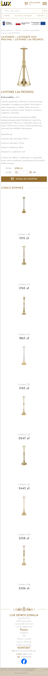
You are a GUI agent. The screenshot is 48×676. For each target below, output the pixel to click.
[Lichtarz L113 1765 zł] (24, 355)
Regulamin (24, 633)
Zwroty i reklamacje (24, 642)
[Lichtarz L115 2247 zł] (24, 405)
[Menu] (44, 3)
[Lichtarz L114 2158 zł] (24, 505)
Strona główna (6, 30)
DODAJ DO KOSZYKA (26, 179)
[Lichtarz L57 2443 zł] (24, 455)
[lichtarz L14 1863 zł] (24, 305)
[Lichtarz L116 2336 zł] (24, 555)
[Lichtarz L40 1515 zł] (24, 205)
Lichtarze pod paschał (31, 30)
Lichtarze (17, 30)
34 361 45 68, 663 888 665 (24, 651)
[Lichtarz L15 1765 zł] (24, 255)
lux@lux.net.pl (24, 654)
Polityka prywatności (24, 645)
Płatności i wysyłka (24, 639)
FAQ (24, 636)
